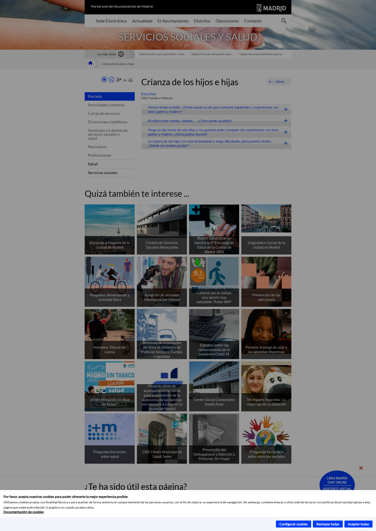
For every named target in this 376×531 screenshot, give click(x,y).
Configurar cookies (293, 524)
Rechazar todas (327, 524)
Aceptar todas (358, 524)
